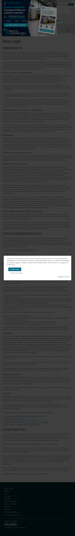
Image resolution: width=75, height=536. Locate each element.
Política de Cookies (16, 273)
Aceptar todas (14, 269)
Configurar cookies (63, 277)
